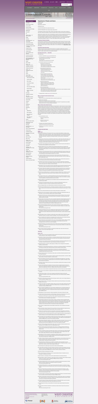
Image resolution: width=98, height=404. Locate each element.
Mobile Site (26, 398)
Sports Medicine (28, 154)
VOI (41, 71)
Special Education (28, 153)
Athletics (51, 7)
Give (49, 10)
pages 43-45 (49, 93)
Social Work (28, 145)
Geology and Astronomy (29, 68)
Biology (27, 37)
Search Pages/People (65, 4)
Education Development (29, 56)
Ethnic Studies (28, 62)
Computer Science (28, 48)
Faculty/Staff (62, 7)
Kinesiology (27, 92)
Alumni (69, 7)
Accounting (27, 22)
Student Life (44, 7)
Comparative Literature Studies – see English (30, 46)
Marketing (27, 149)
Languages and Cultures (29, 94)
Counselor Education (29, 49)
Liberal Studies (28, 99)
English (27, 61)
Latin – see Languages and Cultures (29, 96)
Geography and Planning (29, 66)
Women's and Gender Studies (30, 91)
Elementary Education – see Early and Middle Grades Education (30, 59)
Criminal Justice (28, 51)
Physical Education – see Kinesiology (29, 126)
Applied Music (28, 30)
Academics (29, 7)
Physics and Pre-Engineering (30, 128)
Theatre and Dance (29, 158)
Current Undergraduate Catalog (30, 18)
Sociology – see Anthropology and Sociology (30, 147)
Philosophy (27, 124)
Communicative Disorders (30, 44)
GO (70, 4)
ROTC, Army (28, 138)
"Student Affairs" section (67, 44)
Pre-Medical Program (29, 131)
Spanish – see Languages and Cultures (29, 151)
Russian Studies (29, 88)
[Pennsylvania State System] (68, 401)
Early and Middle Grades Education (29, 53)
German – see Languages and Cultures (29, 70)
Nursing (27, 119)
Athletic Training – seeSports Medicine (29, 35)
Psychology (27, 135)
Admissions (36, 7)
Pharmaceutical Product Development (29, 123)
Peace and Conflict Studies (31, 86)
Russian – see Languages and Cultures (29, 140)
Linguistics (28, 84)
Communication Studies (29, 42)
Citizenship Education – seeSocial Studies (30, 41)
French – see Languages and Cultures (29, 64)
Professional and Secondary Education (30, 133)
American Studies (28, 27)
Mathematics (28, 107)
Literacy (27, 102)
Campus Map (27, 397)
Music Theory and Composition (29, 117)
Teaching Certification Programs (29, 156)
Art (26, 33)
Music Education (29, 112)
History (27, 73)
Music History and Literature (29, 114)
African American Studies (29, 24)
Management (28, 104)
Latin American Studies (29, 98)
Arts (56, 7)
